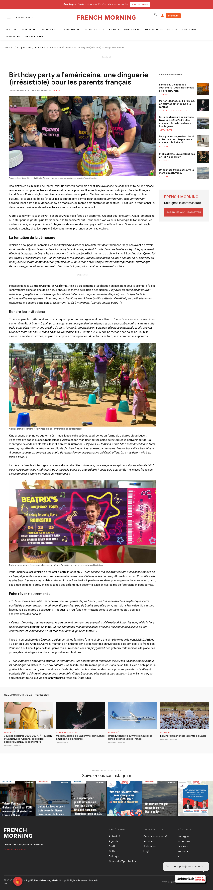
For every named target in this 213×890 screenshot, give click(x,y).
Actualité (166, 130)
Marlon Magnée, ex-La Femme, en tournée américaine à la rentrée (177, 103)
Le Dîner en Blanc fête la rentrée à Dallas (183, 736)
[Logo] (54, 833)
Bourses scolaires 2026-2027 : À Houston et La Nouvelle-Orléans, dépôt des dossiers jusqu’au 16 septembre (28, 738)
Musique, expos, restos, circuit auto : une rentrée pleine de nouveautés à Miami (177, 139)
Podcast (165, 161)
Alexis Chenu (62, 742)
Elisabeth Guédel (12, 745)
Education (40, 48)
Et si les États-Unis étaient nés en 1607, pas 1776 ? (177, 155)
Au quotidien (24, 48)
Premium (173, 15)
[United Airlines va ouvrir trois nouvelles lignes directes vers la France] (132, 715)
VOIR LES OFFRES (140, 4)
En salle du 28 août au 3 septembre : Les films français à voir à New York (176, 87)
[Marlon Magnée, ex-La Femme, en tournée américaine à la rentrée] (80, 715)
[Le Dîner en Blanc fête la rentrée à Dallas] (184, 715)
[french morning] (107, 17)
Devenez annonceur (15, 849)
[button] (155, 14)
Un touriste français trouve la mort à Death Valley (176, 171)
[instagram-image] (17, 798)
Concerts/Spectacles (174, 111)
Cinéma (164, 95)
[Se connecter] (162, 15)
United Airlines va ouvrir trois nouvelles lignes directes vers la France (130, 737)
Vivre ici (9, 48)
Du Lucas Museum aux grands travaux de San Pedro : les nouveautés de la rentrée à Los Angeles (176, 121)
